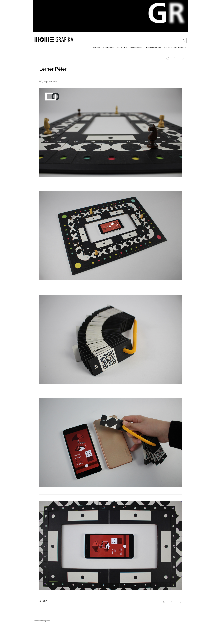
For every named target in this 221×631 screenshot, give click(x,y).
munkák (96, 47)
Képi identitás (50, 81)
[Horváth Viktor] (175, 58)
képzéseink (108, 47)
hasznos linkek (153, 47)
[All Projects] (165, 602)
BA (40, 81)
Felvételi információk (175, 47)
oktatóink (122, 47)
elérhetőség (136, 47)
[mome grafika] (53, 41)
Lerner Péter (52, 68)
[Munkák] (168, 58)
